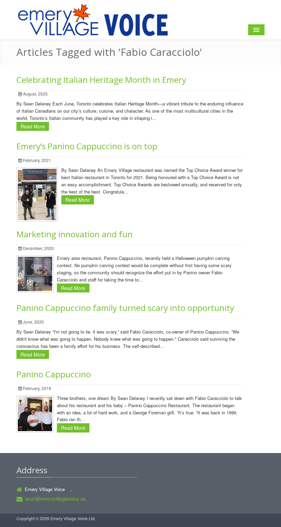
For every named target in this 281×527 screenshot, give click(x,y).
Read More (33, 126)
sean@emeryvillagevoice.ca (55, 498)
